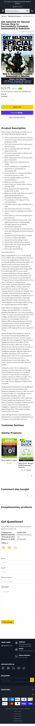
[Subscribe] (32, 680)
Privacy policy (17, 713)
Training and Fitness (14, 16)
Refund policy (17, 711)
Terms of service (17, 716)
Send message (7, 622)
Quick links (5, 689)
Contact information (17, 720)
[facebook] (3, 668)
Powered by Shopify (25, 708)
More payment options (17, 117)
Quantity (4, 96)
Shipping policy (17, 718)
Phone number (6, 577)
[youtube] (8, 668)
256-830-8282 (23, 657)
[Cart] (32, 11)
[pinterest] (19, 668)
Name (3, 558)
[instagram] (13, 668)
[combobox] (17, 11)
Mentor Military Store (14, 708)
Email (3, 568)
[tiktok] (24, 668)
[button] (3, 11)
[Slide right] (31, 475)
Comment (5, 587)
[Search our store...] (27, 11)
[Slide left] (27, 475)
